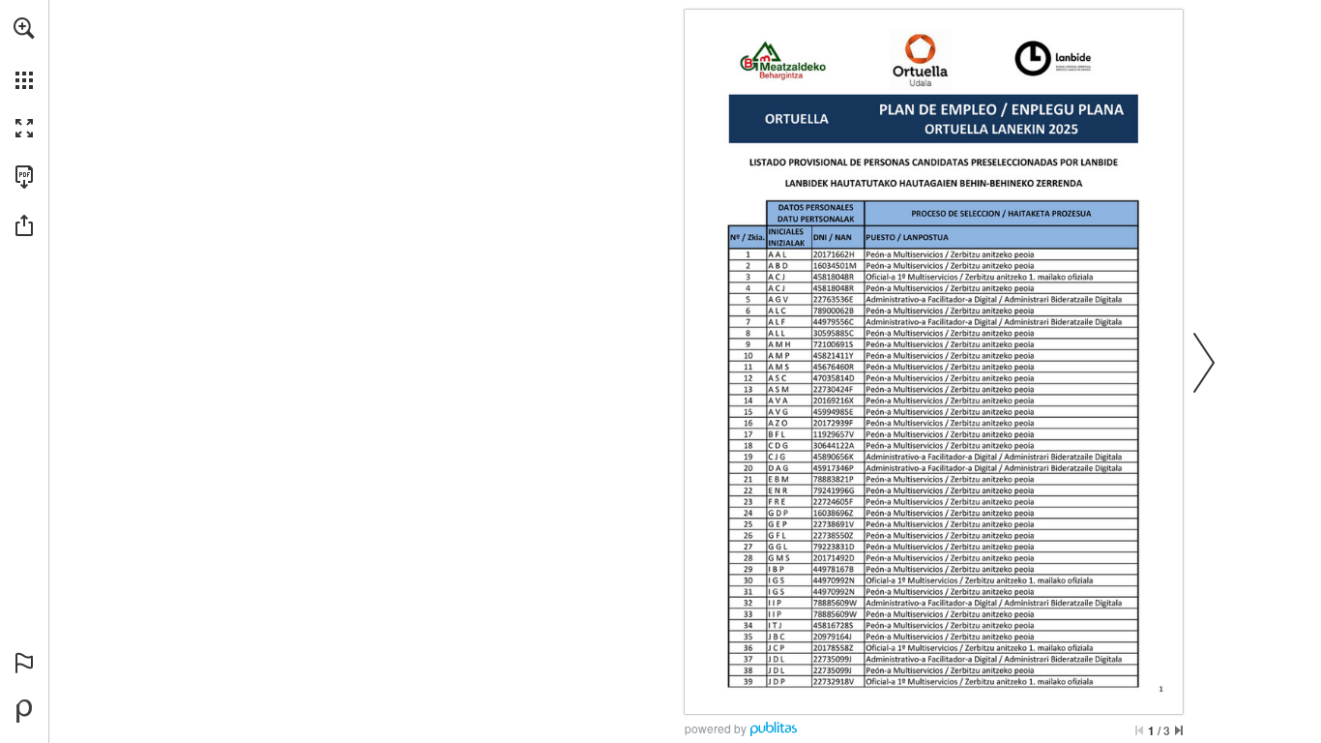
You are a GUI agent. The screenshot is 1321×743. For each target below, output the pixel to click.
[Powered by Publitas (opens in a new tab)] (24, 711)
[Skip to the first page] (1139, 730)
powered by (716, 728)
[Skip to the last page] (1179, 730)
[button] (24, 28)
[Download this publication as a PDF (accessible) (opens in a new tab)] (24, 177)
